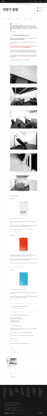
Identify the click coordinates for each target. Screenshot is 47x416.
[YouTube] (5, 413)
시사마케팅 (34, 389)
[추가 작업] (36, 23)
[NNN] (7, 413)
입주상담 (28, 394)
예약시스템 (28, 395)
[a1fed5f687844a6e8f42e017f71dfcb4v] (11, 413)
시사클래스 (16, 389)
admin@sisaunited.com (8, 410)
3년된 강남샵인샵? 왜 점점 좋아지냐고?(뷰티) (11, 366)
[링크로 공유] (15, 350)
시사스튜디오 (28, 389)
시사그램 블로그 (23, 394)
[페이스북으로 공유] (10, 350)
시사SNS (22, 390)
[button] (31, 1)
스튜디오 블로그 (29, 396)
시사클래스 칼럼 (17, 390)
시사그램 (22, 389)
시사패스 (28, 390)
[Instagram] (9, 413)
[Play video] (23, 183)
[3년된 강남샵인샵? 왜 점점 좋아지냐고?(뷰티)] (11, 361)
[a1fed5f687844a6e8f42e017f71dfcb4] (12, 413)
